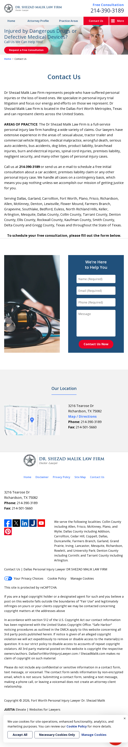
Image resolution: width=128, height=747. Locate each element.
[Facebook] (8, 523)
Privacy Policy (61, 477)
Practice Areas (68, 21)
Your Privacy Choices (28, 578)
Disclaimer (42, 477)
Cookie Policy (57, 578)
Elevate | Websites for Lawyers (32, 709)
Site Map (80, 477)
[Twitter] (16, 523)
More (120, 21)
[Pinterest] (8, 531)
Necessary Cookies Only (57, 735)
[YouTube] (41, 523)
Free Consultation (108, 5)
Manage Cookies (82, 578)
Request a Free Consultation (26, 50)
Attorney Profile (38, 21)
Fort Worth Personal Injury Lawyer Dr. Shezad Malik (68, 700)
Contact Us (96, 21)
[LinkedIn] (24, 523)
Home (11, 21)
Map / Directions (82, 416)
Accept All (20, 735)
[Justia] (33, 523)
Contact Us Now (96, 344)
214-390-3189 (107, 10)
